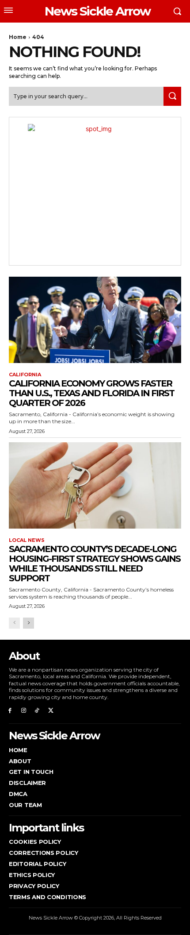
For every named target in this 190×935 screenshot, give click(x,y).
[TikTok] (37, 710)
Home (18, 37)
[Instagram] (23, 710)
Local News (27, 540)
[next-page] (28, 623)
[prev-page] (14, 623)
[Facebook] (10, 710)
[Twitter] (50, 710)
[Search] (172, 96)
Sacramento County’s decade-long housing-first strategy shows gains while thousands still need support (94, 563)
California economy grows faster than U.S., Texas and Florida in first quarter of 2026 (91, 393)
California (25, 375)
